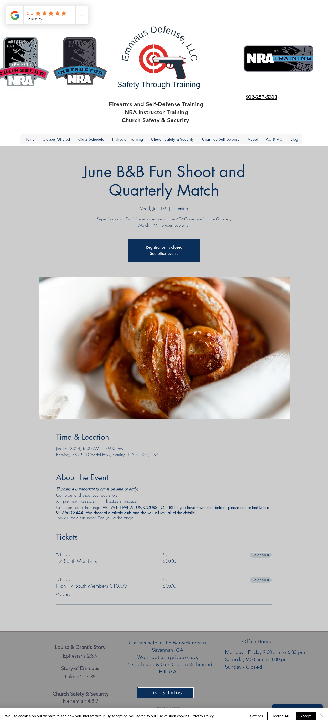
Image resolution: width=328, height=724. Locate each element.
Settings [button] (256, 715)
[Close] (322, 716)
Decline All (280, 715)
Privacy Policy (202, 715)
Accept (305, 715)
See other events (164, 253)
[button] (253, 139)
